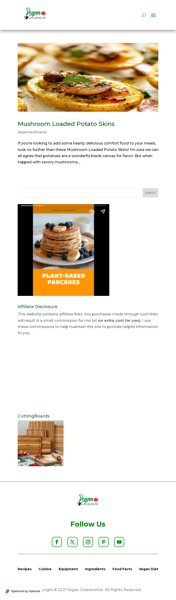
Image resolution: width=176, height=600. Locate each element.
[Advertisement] (88, 375)
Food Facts (122, 569)
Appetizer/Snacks (32, 132)
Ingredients (95, 569)
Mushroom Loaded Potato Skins (66, 124)
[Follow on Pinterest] (104, 542)
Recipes (25, 569)
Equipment (68, 569)
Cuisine (45, 569)
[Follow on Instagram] (88, 542)
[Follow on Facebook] (57, 542)
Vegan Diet (148, 569)
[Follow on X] (72, 542)
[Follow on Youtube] (119, 542)
